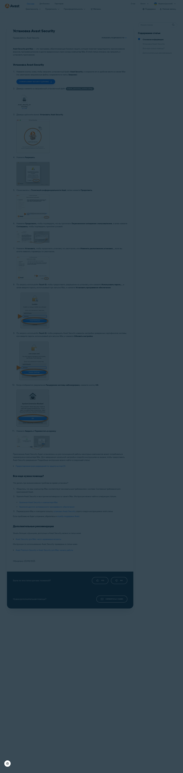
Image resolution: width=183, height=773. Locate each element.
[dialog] (91, 386)
